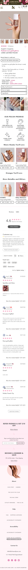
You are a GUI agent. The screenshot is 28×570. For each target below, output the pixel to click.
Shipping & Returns (16, 515)
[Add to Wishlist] (25, 47)
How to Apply (6, 90)
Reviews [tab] (11, 212)
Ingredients (5, 93)
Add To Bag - (8, 167)
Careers (18, 487)
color (4, 262)
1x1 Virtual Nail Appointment (14, 554)
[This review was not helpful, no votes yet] (23, 301)
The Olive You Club (14, 492)
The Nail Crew (14, 497)
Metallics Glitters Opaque (16, 83)
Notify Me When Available (10, 60)
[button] (2, 104)
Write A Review (14, 226)
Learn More (14, 460)
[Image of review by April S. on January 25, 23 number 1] (6, 288)
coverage (14, 262)
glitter (4, 266)
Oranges (13, 80)
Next (26, 41)
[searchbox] (8, 256)
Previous (1, 41)
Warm (11, 82)
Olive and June (9, 567)
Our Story (11, 487)
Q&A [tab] (17, 212)
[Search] (19, 7)
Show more (11, 266)
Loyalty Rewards (10, 502)
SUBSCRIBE (20, 443)
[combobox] (18, 270)
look (9, 262)
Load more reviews (14, 411)
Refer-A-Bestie (14, 429)
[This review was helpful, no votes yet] (21, 301)
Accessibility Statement (14, 520)
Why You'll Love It (7, 87)
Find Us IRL (20, 502)
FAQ (7, 515)
